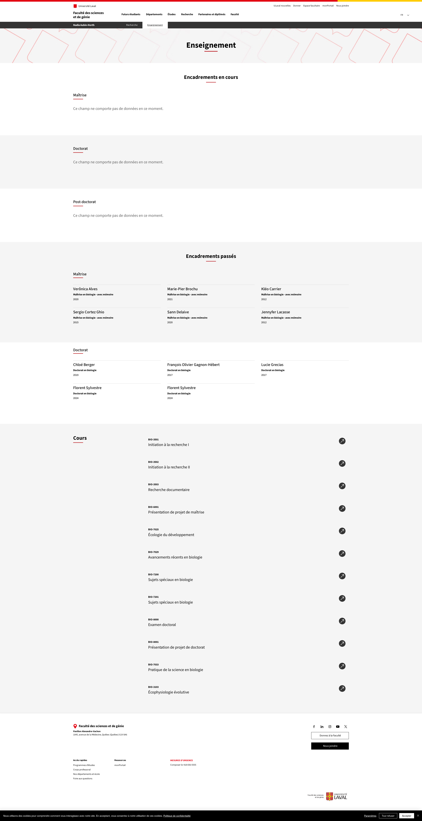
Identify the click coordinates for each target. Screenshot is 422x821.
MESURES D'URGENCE (181, 760)
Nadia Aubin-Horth (83, 25)
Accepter (406, 815)
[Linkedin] (322, 726)
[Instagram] (330, 726)
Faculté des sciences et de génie (88, 14)
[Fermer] (418, 815)
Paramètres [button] (370, 815)
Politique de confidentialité (177, 815)
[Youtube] (338, 726)
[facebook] (314, 726)
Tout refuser (388, 815)
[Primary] (85, 6)
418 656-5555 (189, 765)
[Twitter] (346, 726)
